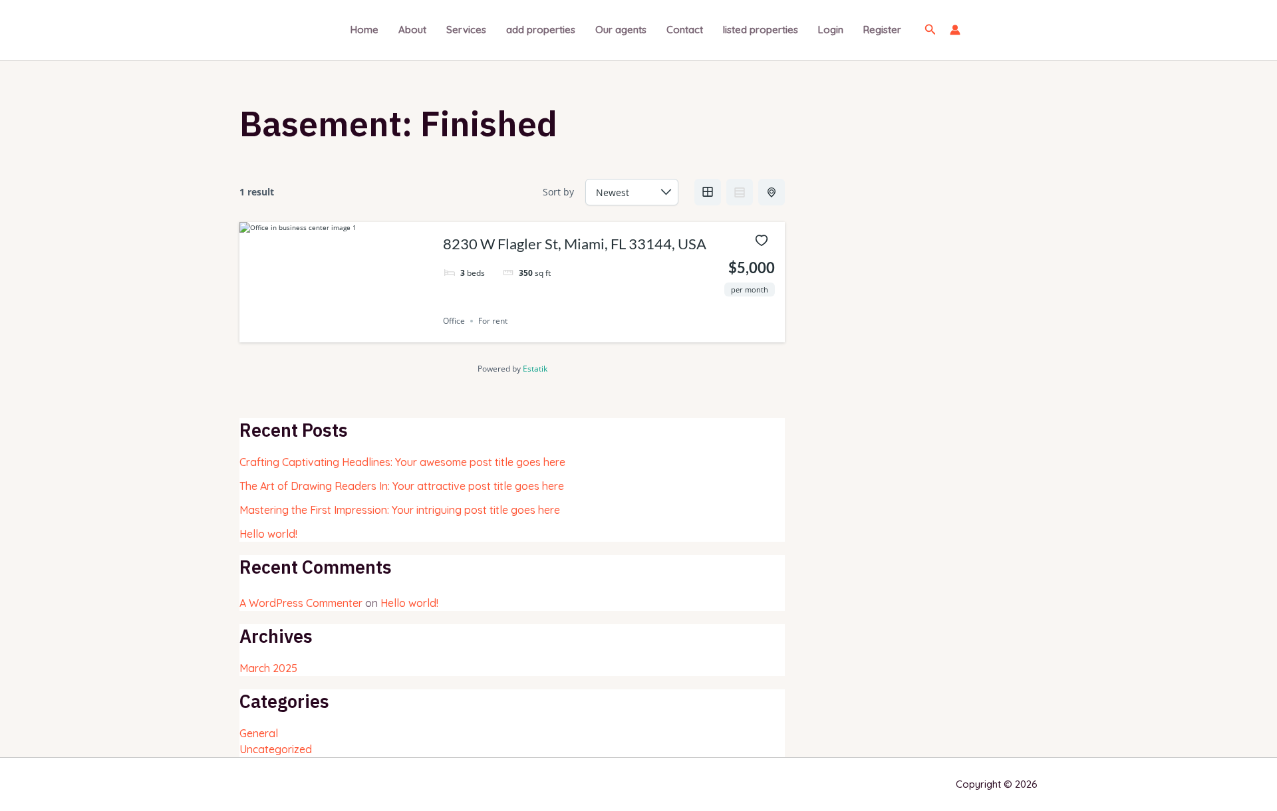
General (258, 733)
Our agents (620, 29)
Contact (684, 29)
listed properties (760, 29)
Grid (707, 192)
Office (454, 320)
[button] (930, 30)
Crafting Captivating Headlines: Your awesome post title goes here (402, 462)
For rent (492, 320)
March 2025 (268, 668)
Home (364, 29)
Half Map (771, 192)
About (412, 29)
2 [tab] (336, 332)
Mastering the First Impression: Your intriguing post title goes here (399, 510)
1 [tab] (324, 332)
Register (882, 29)
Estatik (535, 368)
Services (466, 29)
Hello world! (268, 533)
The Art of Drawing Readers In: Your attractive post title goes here (401, 486)
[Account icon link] (955, 30)
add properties (540, 29)
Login (830, 29)
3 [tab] (348, 332)
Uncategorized (275, 749)
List (739, 192)
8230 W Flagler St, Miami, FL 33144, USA (574, 244)
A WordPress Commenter (300, 603)
